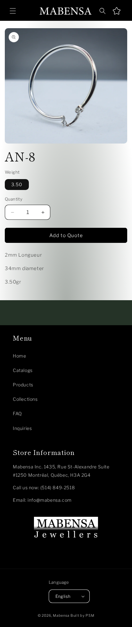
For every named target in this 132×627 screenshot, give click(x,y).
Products (23, 384)
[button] (13, 11)
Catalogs (23, 370)
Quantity (13, 199)
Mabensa (61, 615)
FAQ (17, 413)
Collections (25, 399)
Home (19, 356)
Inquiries (22, 428)
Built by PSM (82, 615)
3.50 (16, 184)
